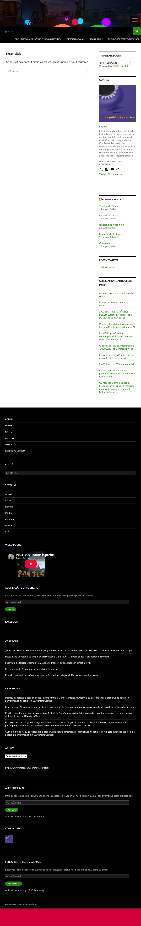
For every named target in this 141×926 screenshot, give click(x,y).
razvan (103, 126)
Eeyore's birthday (108, 215)
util (7, 531)
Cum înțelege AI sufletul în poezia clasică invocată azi (33, 706)
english (9, 438)
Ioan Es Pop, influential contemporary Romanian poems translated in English (116, 336)
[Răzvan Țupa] (9, 838)
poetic (9, 31)
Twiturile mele (107, 266)
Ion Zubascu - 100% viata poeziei (116, 364)
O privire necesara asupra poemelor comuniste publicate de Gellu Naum (117, 373)
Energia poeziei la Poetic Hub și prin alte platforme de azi (116, 356)
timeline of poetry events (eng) (123, 39)
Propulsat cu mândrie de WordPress (21, 904)
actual (9, 419)
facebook (11, 621)
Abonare (12, 809)
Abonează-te (13, 883)
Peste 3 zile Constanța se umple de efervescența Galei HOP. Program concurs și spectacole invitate (57, 656)
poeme (8, 425)
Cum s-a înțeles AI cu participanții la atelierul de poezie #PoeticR (39, 731)
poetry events (111, 199)
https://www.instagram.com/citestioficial (27, 767)
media (8, 444)
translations (96, 39)
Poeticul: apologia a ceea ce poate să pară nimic (30, 697)
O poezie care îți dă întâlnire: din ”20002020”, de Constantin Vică (116, 347)
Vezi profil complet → (110, 174)
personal (9, 518)
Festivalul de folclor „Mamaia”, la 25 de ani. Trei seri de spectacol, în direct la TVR (48, 662)
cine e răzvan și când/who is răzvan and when (38, 39)
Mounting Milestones (110, 233)
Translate (124, 65)
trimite (11, 609)
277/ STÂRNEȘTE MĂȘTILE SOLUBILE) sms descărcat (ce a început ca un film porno (115, 314)
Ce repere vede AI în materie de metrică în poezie (31, 668)
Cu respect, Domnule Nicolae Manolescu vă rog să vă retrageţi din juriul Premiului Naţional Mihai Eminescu (116, 387)
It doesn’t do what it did (111, 224)
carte (8, 432)
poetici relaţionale (75, 39)
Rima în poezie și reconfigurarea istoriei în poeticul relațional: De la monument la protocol (53, 675)
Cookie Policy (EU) (15, 451)
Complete (104, 243)
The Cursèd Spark (108, 206)
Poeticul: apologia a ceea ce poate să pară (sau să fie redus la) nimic (100, 706)
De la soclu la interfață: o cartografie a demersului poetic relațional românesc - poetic (50, 722)
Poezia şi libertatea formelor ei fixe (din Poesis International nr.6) (117, 325)
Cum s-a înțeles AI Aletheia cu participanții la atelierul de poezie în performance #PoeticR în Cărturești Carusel (67, 724)
